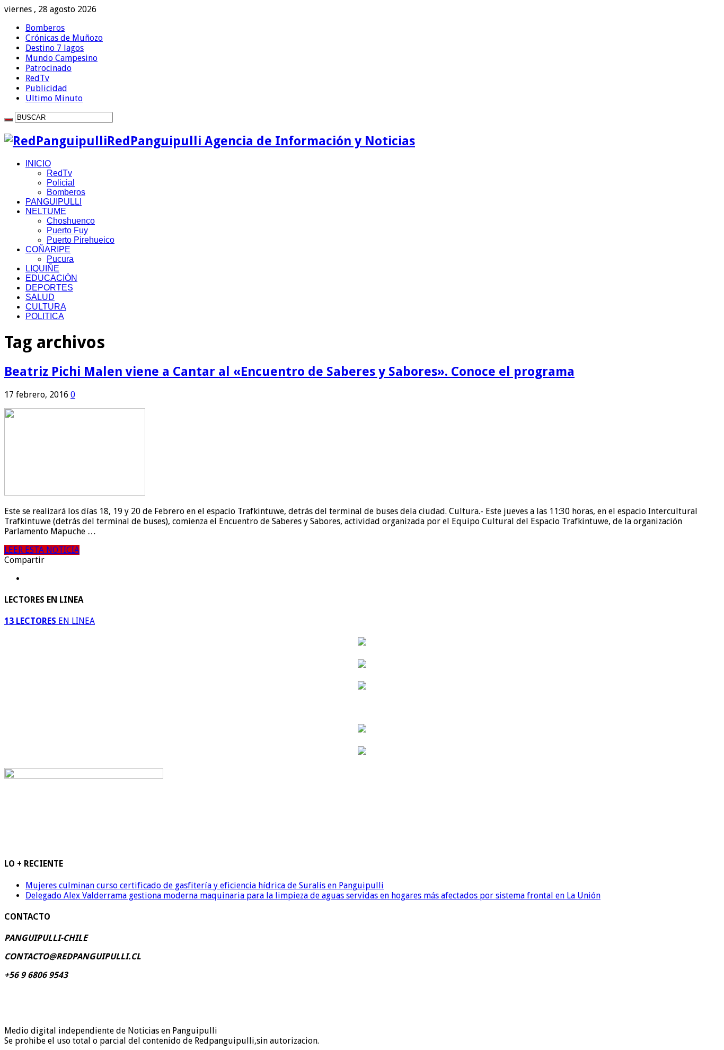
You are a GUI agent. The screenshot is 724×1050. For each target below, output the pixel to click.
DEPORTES (49, 287)
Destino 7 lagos (54, 48)
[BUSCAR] (8, 119)
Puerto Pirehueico (80, 239)
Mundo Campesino (61, 58)
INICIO (38, 163)
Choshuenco (71, 220)
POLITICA (44, 316)
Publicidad (46, 88)
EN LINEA (49, 621)
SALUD (40, 297)
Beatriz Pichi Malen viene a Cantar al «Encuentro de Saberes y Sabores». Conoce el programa (289, 371)
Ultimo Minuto (54, 98)
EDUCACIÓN (51, 278)
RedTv (37, 78)
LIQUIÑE (42, 268)
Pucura (60, 258)
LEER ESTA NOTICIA (42, 550)
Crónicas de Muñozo (64, 38)
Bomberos (45, 28)
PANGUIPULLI (53, 201)
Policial (61, 182)
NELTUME (45, 211)
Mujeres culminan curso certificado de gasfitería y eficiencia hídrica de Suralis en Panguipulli (204, 885)
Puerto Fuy (67, 230)
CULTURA (45, 306)
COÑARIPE (47, 249)
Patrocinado (48, 68)
